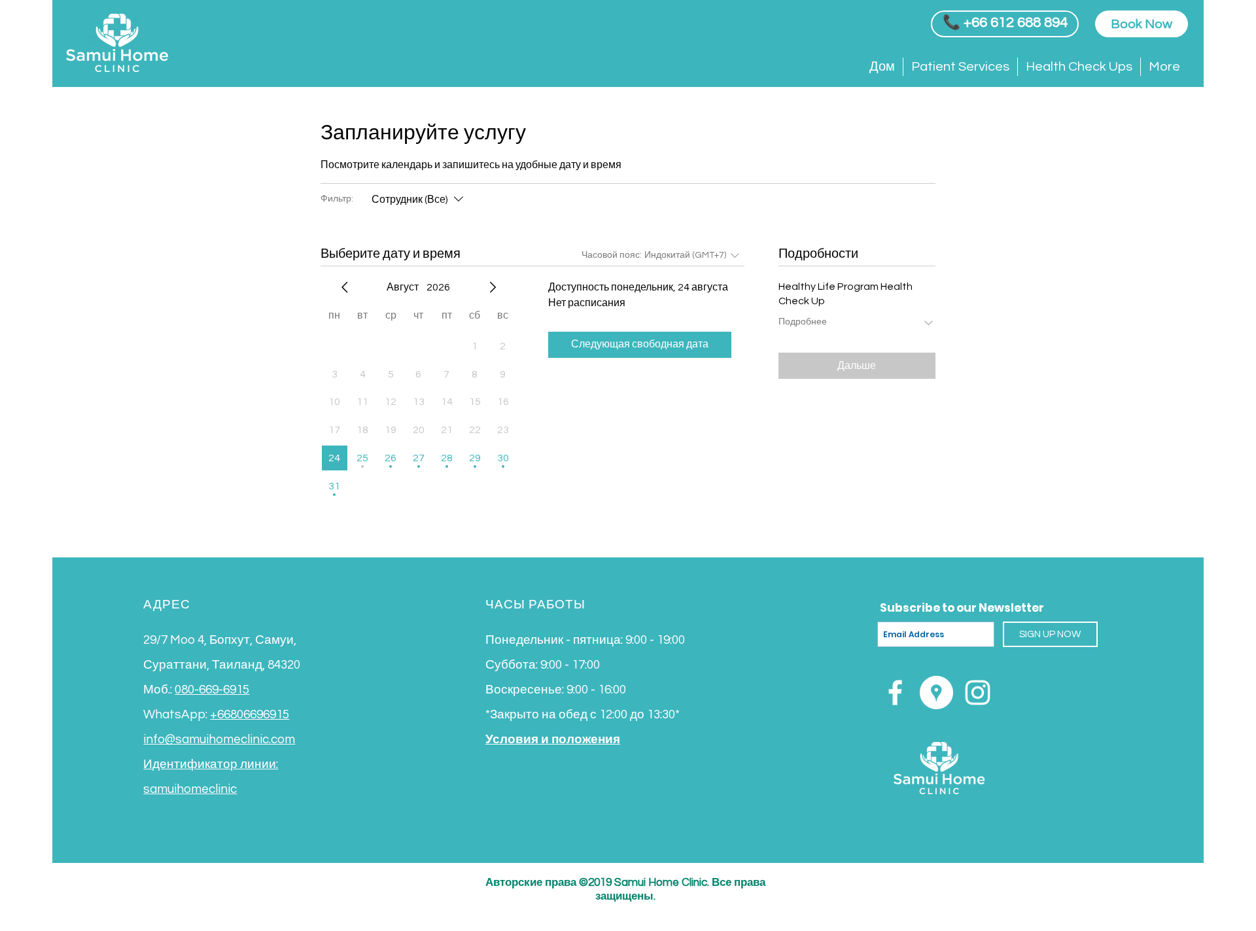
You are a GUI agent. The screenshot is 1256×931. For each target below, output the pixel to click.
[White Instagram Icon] (977, 692)
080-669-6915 (212, 689)
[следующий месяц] (492, 287)
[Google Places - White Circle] (936, 692)
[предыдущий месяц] (345, 287)
